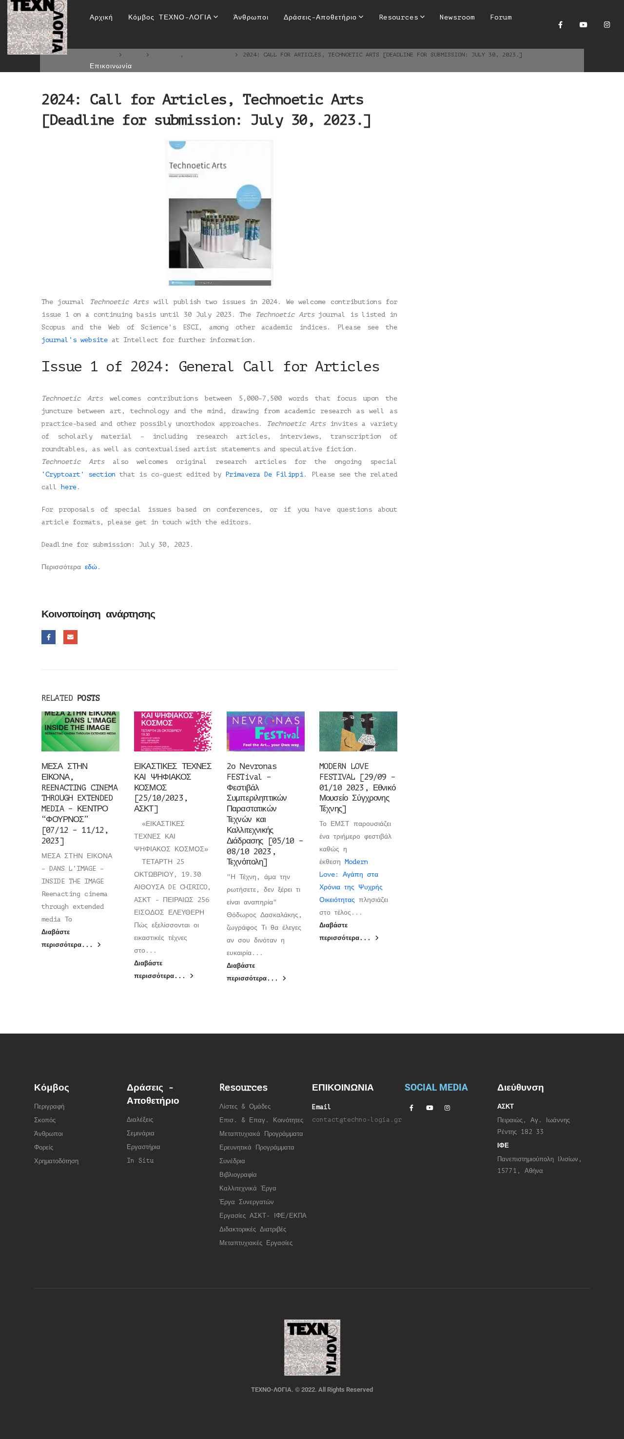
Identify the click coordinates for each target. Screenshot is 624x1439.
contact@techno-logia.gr (357, 1119)
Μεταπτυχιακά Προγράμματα (261, 1134)
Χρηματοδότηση (56, 1161)
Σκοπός (45, 1120)
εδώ (91, 567)
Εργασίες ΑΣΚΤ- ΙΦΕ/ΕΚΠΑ (263, 1215)
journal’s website (74, 340)
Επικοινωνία (111, 66)
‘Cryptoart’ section (78, 474)
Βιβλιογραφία (238, 1174)
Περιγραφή (49, 1106)
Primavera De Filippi (264, 474)
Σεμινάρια (141, 1133)
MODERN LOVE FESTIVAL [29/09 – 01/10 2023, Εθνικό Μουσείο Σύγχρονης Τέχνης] (357, 787)
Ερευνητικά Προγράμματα (256, 1147)
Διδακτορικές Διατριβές (252, 1229)
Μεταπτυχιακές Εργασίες (255, 1243)
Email (70, 637)
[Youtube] (583, 24)
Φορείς (43, 1147)
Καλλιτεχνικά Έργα (247, 1188)
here (69, 487)
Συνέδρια (232, 1161)
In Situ (140, 1160)
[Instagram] (607, 24)
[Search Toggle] (305, 49)
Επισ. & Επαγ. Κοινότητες (261, 1120)
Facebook (48, 637)
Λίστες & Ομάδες (245, 1106)
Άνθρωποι (48, 1134)
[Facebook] (560, 24)
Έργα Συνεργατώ (245, 1202)
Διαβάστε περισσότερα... (69, 938)
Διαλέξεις (140, 1119)
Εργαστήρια (143, 1147)
